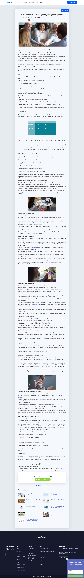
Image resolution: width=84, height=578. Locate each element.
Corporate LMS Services (21, 557)
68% (27, 330)
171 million (62, 215)
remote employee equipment (41, 231)
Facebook (42, 562)
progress (20, 397)
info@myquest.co (43, 557)
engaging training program (37, 221)
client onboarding (34, 304)
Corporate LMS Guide (21, 556)
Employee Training (31, 557)
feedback (50, 424)
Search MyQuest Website (21, 565)
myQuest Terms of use (44, 549)
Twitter (41, 566)
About (41, 2)
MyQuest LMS (31, 549)
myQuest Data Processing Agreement (47, 551)
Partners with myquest (21, 570)
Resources (25, 2)
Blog (37, 2)
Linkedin (41, 564)
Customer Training (31, 558)
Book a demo (72, 2)
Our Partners (19, 569)
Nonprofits (30, 560)
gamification (63, 354)
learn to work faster (34, 247)
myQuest (33, 357)
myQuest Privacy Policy (44, 548)
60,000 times (42, 182)
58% (31, 320)
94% (23, 56)
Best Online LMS (20, 561)
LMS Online (19, 562)
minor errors (36, 427)
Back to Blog (65, 10)
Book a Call (63, 557)
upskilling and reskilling (30, 285)
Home (18, 548)
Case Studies (31, 2)
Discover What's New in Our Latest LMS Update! (68, 548)
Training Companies (32, 555)
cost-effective (35, 457)
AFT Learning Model (20, 567)
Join (75, 575)
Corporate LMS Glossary (21, 564)
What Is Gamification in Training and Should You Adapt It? (68, 550)
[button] (19, 2)
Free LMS (18, 559)
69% (19, 238)
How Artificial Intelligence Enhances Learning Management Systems (67, 553)
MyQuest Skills (31, 548)
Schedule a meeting (42, 479)
